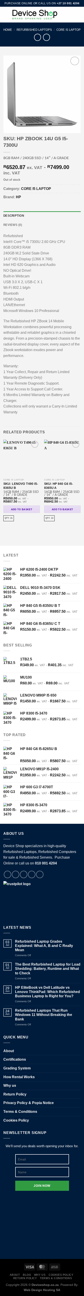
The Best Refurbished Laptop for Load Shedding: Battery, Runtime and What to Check (47, 968)
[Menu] (6, 14)
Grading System (17, 1068)
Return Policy (14, 1094)
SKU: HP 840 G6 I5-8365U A (58, 486)
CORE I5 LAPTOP (68, 29)
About (8, 1051)
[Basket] (78, 15)
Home (7, 29)
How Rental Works (19, 1077)
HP (18, 197)
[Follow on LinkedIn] (39, 874)
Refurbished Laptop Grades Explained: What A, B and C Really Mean (44, 946)
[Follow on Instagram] (15, 874)
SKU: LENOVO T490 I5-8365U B (20, 486)
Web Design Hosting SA (42, 1290)
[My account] (71, 15)
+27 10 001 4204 (68, 3)
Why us (9, 1085)
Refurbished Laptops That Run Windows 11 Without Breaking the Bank (43, 1015)
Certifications (14, 1059)
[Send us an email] (31, 874)
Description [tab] (13, 215)
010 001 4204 (46, 863)
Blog (27, 1274)
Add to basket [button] (21, 509)
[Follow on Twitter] (23, 874)
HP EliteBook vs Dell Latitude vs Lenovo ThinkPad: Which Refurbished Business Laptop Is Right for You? (47, 992)
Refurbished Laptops (34, 29)
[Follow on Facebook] (7, 874)
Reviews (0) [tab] (12, 225)
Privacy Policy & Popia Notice (28, 1103)
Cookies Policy (16, 1120)
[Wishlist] (63, 15)
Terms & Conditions (20, 1111)
